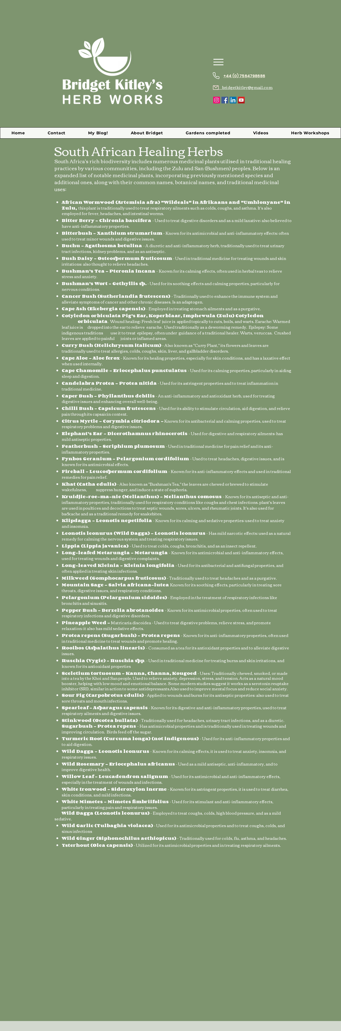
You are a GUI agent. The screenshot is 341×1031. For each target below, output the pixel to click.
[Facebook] (224, 100)
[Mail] (215, 87)
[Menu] (218, 62)
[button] (208, 133)
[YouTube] (241, 100)
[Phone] (216, 75)
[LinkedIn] (233, 100)
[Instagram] (216, 100)
